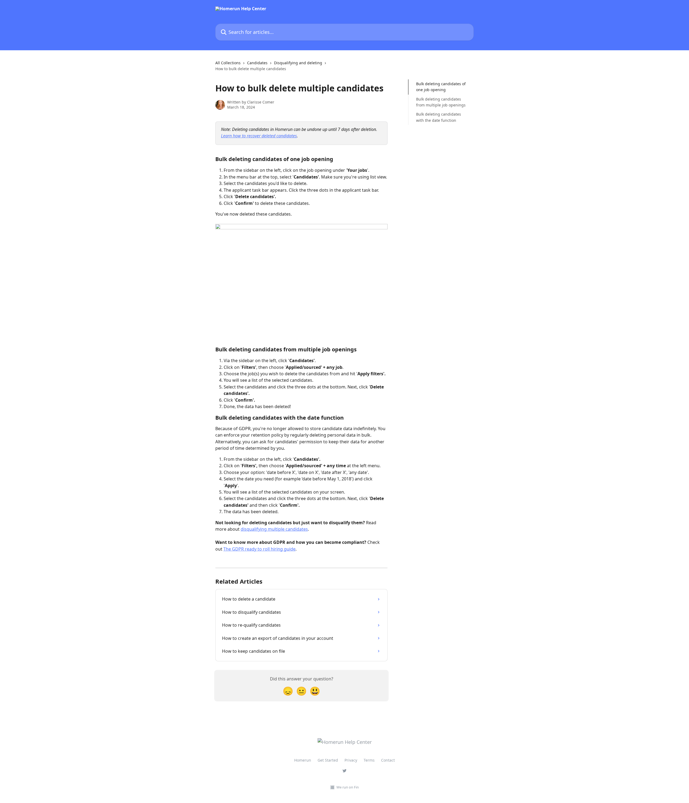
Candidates (257, 62)
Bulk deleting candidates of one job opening (441, 86)
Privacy (350, 760)
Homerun (302, 760)
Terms (369, 760)
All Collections (228, 62)
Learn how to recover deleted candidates (259, 136)
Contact (388, 760)
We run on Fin (347, 787)
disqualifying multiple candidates (274, 529)
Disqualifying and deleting (298, 62)
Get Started (328, 760)
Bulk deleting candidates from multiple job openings (441, 102)
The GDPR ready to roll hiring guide (259, 549)
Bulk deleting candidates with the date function (438, 117)
